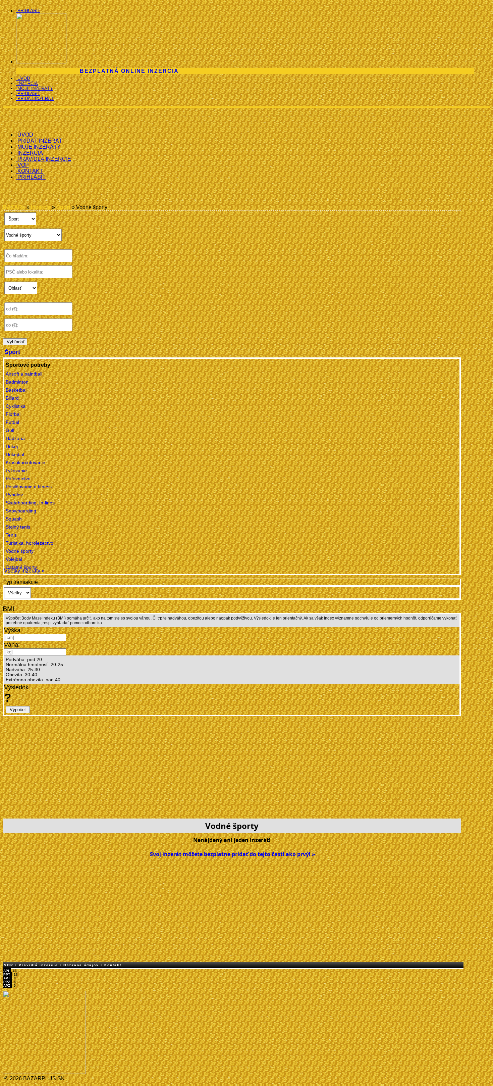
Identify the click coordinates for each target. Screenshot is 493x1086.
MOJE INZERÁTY (35, 88)
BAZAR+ (14, 207)
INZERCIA (27, 83)
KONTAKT (30, 171)
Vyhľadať (15, 341)
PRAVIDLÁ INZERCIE (44, 159)
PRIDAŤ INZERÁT (35, 98)
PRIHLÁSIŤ (28, 10)
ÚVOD (23, 78)
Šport (63, 207)
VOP (23, 165)
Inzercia (41, 207)
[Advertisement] (204, 770)
